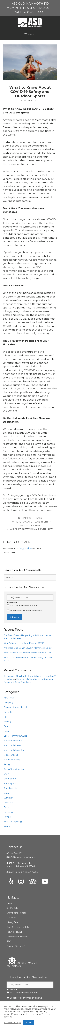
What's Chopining (13, 821)
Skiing (7, 764)
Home (10, 903)
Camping (8, 702)
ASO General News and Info (24, 605)
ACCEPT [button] (29, 1022)
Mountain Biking (12, 759)
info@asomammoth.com (22, 857)
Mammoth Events (13, 740)
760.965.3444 (33, 12)
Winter (7, 826)
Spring (7, 793)
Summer (8, 797)
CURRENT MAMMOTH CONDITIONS (23, 965)
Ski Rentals (12, 908)
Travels (7, 817)
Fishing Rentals (14, 932)
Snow (6, 774)
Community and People (16, 707)
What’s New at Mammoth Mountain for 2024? (27, 652)
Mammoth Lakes (32, 518)
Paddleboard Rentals (17, 936)
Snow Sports (10, 783)
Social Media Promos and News (26, 610)
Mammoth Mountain (14, 750)
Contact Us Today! (16, 946)
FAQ (9, 941)
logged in (26, 548)
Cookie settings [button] (12, 1022)
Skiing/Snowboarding (14, 769)
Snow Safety (10, 778)
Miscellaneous (11, 755)
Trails (6, 807)
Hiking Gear (12, 922)
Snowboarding (11, 788)
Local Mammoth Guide (15, 736)
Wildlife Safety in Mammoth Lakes (31, 529)
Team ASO (9, 802)
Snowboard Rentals (16, 913)
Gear (6, 726)
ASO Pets (9, 697)
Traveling (8, 812)
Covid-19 (8, 712)
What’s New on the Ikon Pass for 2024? (24, 643)
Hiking (7, 731)
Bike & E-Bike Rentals (18, 927)
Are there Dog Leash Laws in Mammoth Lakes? (28, 648)
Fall (5, 716)
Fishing (7, 721)
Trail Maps (11, 917)
